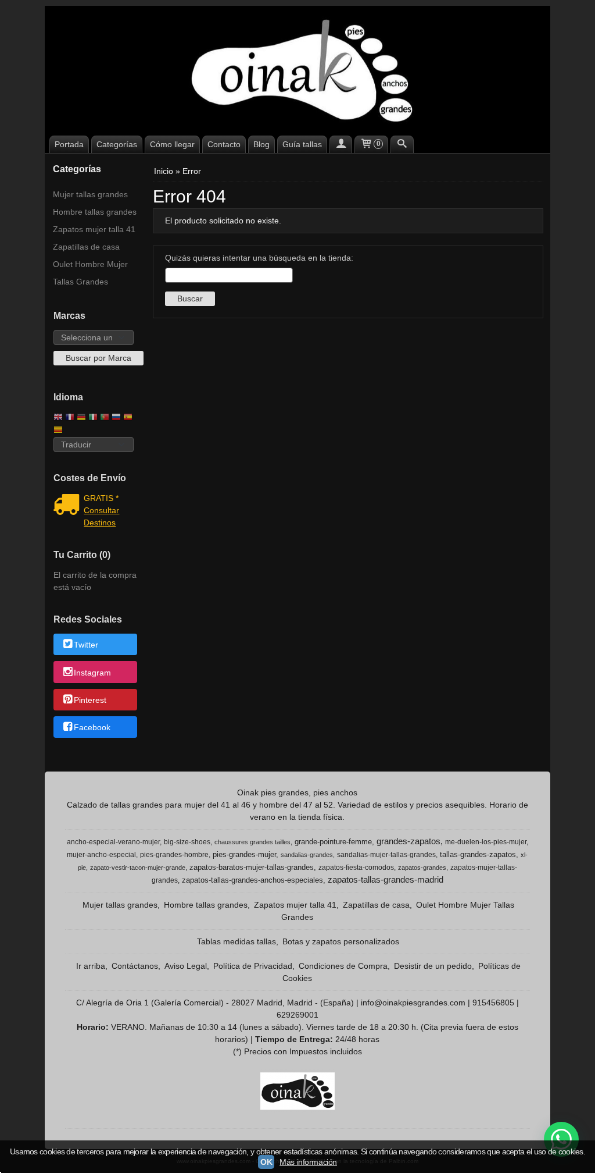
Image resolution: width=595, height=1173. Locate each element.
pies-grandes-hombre (174, 855)
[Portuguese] (104, 418)
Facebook (92, 728)
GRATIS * (101, 498)
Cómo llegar (172, 144)
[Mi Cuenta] (341, 144)
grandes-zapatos (408, 841)
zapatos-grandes (422, 867)
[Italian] (93, 418)
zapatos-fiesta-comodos (356, 867)
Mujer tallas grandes (90, 194)
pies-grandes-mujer (244, 854)
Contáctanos (135, 966)
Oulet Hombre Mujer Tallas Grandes (90, 273)
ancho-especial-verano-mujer (113, 842)
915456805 (493, 1002)
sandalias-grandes (307, 854)
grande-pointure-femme (333, 841)
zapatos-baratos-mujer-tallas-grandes (251, 867)
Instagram (92, 672)
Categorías (116, 144)
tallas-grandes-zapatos (478, 854)
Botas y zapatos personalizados (340, 941)
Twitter (86, 645)
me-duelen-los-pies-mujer (485, 842)
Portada (69, 144)
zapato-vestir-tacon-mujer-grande (137, 867)
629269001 (297, 1014)
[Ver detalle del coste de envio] (68, 505)
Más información (308, 1162)
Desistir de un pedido (433, 966)
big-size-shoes (187, 842)
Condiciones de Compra (343, 966)
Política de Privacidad (252, 966)
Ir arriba (90, 966)
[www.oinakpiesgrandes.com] (297, 69)
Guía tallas (302, 144)
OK (266, 1162)
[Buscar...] (402, 144)
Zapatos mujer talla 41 (94, 229)
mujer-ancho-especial (101, 855)
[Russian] (116, 418)
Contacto (224, 144)
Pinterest (90, 700)
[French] (69, 418)
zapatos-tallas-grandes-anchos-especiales (252, 880)
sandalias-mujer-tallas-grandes (386, 855)
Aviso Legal (185, 966)
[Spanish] (127, 418)
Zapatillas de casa (86, 246)
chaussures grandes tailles (252, 841)
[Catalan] (59, 430)
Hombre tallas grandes (95, 211)
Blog (261, 144)
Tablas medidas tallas (236, 941)
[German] (81, 418)
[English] (58, 418)
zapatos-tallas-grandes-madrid (385, 879)
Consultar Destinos (101, 516)
